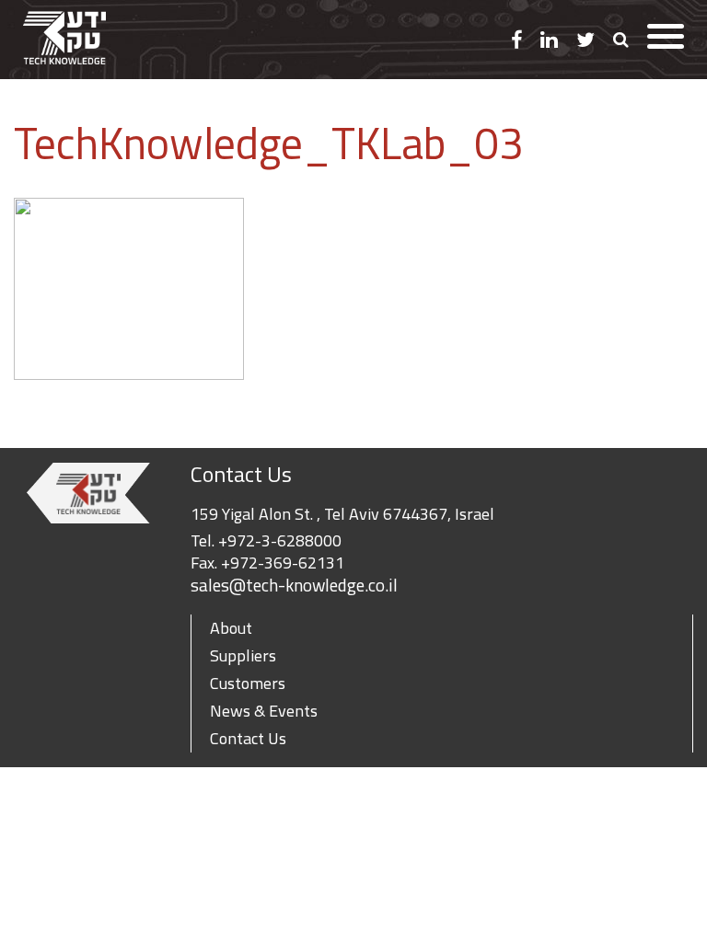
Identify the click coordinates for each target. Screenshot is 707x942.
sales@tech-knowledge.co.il (294, 585)
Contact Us (248, 738)
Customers (247, 683)
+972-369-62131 (282, 562)
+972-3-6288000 (280, 540)
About (231, 627)
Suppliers (243, 655)
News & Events (264, 710)
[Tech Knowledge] (64, 39)
